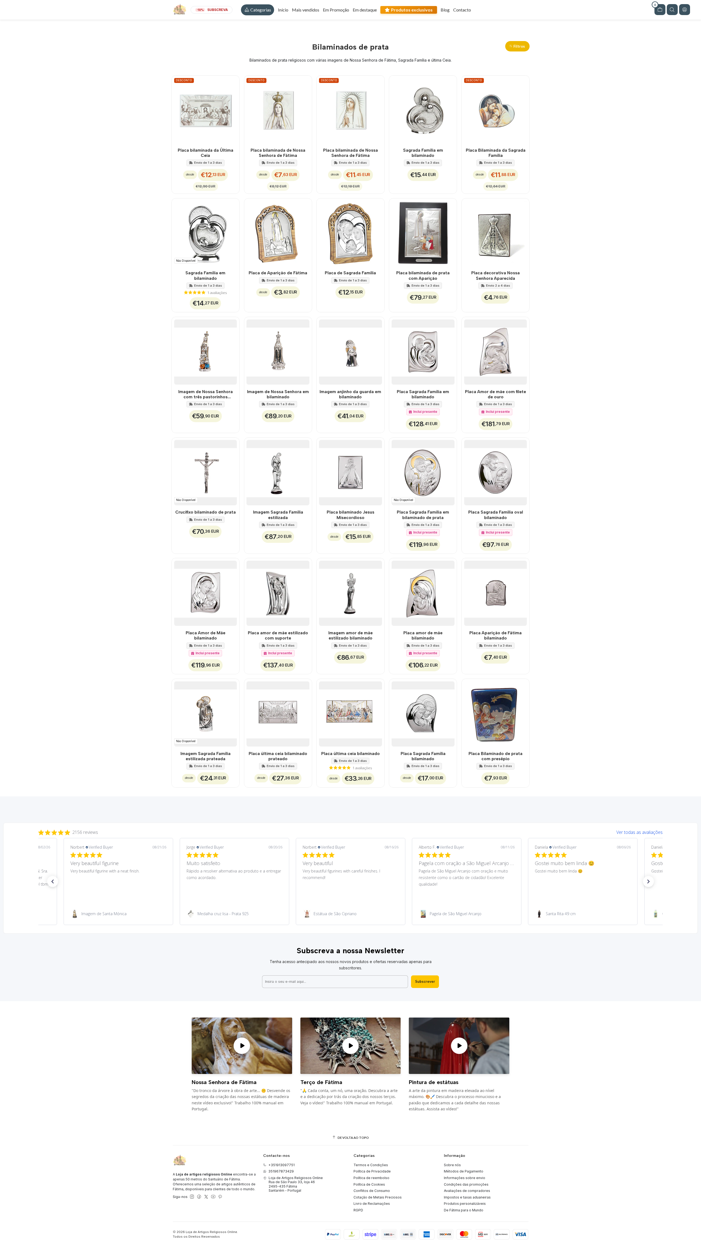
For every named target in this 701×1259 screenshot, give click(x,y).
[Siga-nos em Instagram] (191, 1196)
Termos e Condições (371, 1165)
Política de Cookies (369, 1184)
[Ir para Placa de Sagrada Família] (350, 232)
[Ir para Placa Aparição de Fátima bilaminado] (495, 592)
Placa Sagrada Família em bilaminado (423, 394)
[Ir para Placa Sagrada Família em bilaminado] (423, 351)
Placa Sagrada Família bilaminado (423, 756)
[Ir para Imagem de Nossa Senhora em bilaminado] (278, 351)
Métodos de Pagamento (463, 1171)
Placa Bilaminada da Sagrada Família (495, 153)
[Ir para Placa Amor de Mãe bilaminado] (205, 592)
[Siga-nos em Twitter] (206, 1196)
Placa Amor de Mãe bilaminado (205, 635)
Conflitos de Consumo (372, 1191)
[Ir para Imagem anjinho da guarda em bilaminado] (350, 351)
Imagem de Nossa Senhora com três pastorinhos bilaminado (205, 394)
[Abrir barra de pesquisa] (672, 9)
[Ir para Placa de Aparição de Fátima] (278, 232)
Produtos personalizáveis (465, 1204)
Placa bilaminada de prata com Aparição (423, 275)
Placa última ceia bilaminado (350, 753)
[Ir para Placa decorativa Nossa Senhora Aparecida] (495, 232)
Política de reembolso (371, 1178)
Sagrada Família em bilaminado (423, 153)
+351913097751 (281, 1165)
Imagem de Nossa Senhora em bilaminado (278, 394)
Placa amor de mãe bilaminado (423, 635)
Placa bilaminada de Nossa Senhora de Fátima (278, 153)
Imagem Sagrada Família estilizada (278, 514)
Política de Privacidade (372, 1171)
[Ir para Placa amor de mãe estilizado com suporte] (278, 592)
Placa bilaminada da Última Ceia (205, 153)
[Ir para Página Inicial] (179, 10)
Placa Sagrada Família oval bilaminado (495, 514)
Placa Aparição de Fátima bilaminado (495, 635)
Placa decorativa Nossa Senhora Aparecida (495, 275)
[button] (257, 9)
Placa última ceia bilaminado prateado (278, 756)
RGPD (358, 1210)
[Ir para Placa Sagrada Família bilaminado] (423, 713)
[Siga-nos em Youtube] (213, 1196)
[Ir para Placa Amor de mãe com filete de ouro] (495, 351)
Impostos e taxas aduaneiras (467, 1197)
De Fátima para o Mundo (463, 1210)
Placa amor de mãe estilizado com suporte (278, 635)
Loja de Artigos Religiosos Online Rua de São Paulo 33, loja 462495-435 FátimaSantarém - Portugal (296, 1184)
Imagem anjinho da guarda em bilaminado (350, 394)
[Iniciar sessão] (684, 9)
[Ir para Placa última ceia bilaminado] (350, 713)
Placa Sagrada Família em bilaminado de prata (423, 514)
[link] (118, 913)
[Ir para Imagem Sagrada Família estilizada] (278, 471)
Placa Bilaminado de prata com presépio (495, 756)
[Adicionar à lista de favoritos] (232, 109)
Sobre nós (452, 1165)
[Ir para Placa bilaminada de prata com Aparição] (423, 232)
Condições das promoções (466, 1184)
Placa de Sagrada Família (350, 272)
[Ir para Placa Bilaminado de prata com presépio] (495, 713)
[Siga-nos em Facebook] (199, 1196)
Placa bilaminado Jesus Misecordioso (350, 514)
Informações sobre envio (464, 1178)
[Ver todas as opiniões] (350, 831)
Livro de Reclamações (372, 1204)
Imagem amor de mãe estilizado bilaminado (350, 635)
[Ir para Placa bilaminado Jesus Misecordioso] (350, 471)
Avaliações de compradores (467, 1191)
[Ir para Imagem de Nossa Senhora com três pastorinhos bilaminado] (205, 351)
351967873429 (281, 1171)
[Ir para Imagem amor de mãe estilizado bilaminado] (350, 592)
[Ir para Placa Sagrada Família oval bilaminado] (495, 471)
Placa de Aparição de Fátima (278, 272)
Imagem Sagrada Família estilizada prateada (205, 756)
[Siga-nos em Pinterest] (220, 1196)
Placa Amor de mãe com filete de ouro (495, 394)
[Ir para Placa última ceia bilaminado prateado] (278, 713)
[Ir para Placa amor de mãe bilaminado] (423, 592)
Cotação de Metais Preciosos (378, 1197)
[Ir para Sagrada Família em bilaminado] (423, 109)
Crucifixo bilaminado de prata (205, 512)
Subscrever (425, 981)
